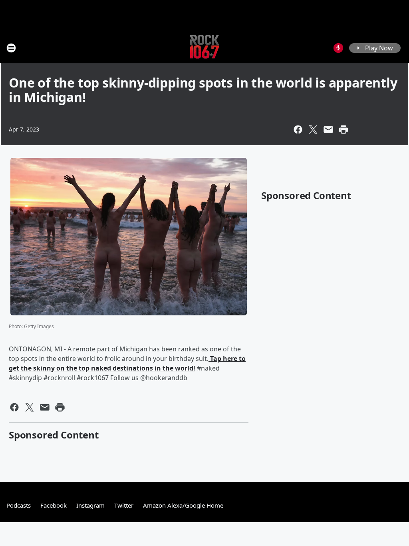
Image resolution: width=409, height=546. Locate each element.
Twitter (123, 505)
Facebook (53, 505)
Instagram (90, 505)
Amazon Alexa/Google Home (183, 505)
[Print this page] (343, 129)
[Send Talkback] (338, 48)
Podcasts (18, 505)
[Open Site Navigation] (11, 48)
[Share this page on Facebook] (298, 129)
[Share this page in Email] (328, 129)
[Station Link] (204, 48)
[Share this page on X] (313, 129)
